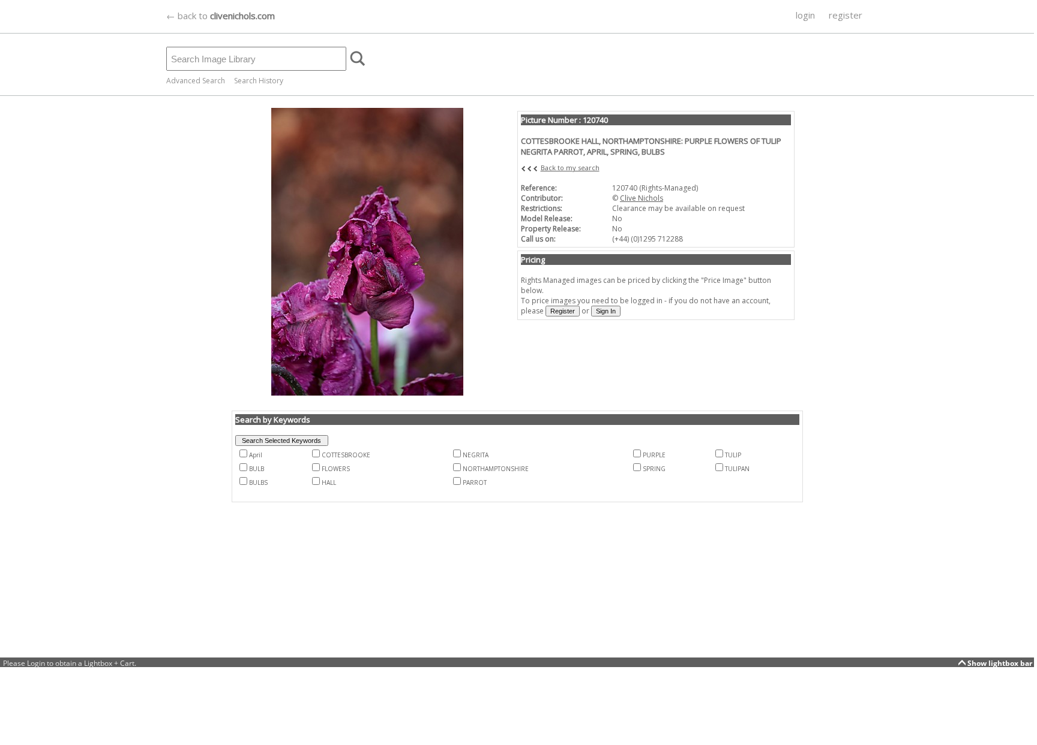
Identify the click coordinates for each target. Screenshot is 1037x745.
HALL (329, 482)
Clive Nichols (641, 198)
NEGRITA (475, 455)
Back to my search (570, 167)
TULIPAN (737, 469)
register (845, 15)
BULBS (258, 482)
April (255, 455)
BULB (256, 469)
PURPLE (654, 455)
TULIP (733, 455)
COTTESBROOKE (346, 455)
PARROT (475, 482)
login (805, 15)
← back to (220, 16)
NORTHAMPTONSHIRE (496, 469)
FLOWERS (336, 469)
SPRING (654, 469)
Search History (258, 81)
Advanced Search (195, 81)
